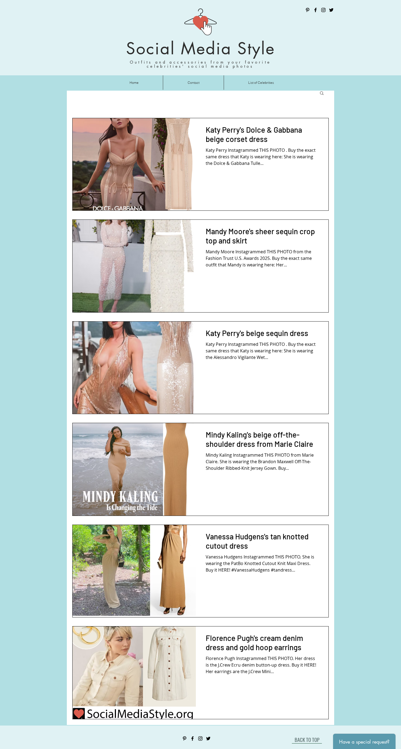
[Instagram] (323, 10)
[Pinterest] (307, 10)
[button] (321, 93)
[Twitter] (331, 10)
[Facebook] (315, 10)
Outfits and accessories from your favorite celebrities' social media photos (200, 64)
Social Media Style (200, 48)
